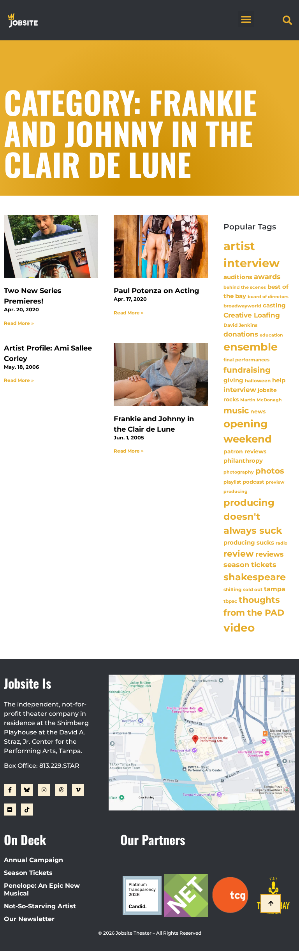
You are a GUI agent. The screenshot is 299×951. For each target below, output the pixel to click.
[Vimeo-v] (78, 790)
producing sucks (248, 542)
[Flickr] (10, 809)
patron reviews (244, 451)
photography (238, 472)
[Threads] (61, 790)
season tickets (249, 565)
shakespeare (254, 577)
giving (233, 380)
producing (235, 491)
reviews (269, 554)
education (271, 335)
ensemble (250, 346)
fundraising (247, 370)
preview (275, 482)
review (238, 553)
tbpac (230, 601)
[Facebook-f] (10, 790)
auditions (237, 277)
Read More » (19, 323)
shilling (232, 589)
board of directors (268, 296)
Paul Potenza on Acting (156, 290)
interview (239, 390)
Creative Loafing (251, 315)
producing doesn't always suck (252, 516)
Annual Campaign (33, 860)
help (278, 380)
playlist (232, 482)
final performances (246, 360)
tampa (274, 589)
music (236, 410)
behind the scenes (244, 287)
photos (269, 471)
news (258, 411)
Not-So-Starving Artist (40, 906)
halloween (258, 381)
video (239, 627)
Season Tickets (28, 872)
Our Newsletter (29, 919)
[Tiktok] (27, 809)
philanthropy (243, 460)
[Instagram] (44, 790)
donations (240, 334)
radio (281, 543)
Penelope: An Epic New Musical (42, 889)
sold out (252, 589)
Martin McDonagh (261, 400)
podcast (253, 482)
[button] (246, 19)
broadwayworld (242, 306)
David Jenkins (240, 325)
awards (267, 276)
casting (274, 305)
